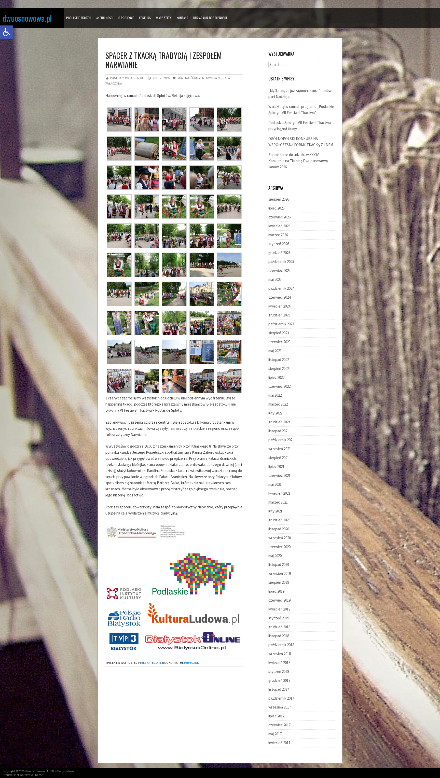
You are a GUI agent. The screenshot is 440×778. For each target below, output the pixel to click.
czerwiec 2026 (279, 217)
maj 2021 (275, 484)
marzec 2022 (278, 404)
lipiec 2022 (276, 377)
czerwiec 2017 (279, 725)
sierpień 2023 (278, 332)
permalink (191, 662)
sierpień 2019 (278, 582)
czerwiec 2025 (279, 270)
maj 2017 (275, 733)
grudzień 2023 (279, 315)
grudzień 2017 (279, 680)
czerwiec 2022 (279, 386)
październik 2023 (281, 324)
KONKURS (145, 17)
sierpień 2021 (278, 457)
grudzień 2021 (279, 422)
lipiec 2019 (276, 591)
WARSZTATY (164, 17)
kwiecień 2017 (279, 742)
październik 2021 (281, 439)
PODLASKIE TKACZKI (78, 17)
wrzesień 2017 (279, 707)
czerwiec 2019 (279, 600)
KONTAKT (182, 17)
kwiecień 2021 (279, 493)
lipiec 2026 (276, 208)
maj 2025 (275, 279)
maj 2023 (275, 350)
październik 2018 (281, 644)
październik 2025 (281, 261)
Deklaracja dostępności (210, 17)
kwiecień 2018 (279, 662)
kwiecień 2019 (279, 609)
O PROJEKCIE (126, 17)
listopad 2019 (278, 564)
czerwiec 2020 (279, 546)
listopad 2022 (278, 359)
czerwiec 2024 (279, 297)
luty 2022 (275, 413)
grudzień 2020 (279, 520)
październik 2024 (281, 288)
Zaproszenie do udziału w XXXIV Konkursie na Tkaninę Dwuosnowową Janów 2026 (298, 160)
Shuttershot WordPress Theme (23, 775)
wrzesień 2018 (279, 653)
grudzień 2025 (279, 252)
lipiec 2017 (276, 716)
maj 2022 (275, 395)
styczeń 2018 (278, 671)
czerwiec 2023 (279, 341)
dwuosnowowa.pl (27, 18)
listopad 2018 (278, 635)
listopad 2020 (278, 528)
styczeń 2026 (278, 243)
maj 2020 (275, 555)
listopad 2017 (278, 689)
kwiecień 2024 (279, 306)
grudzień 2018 (279, 626)
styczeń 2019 (278, 618)
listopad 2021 (278, 430)
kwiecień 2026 (279, 226)
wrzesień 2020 (279, 537)
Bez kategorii (151, 662)
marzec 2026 (278, 234)
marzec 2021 (278, 502)
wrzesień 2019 (279, 573)
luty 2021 (275, 511)
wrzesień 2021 (279, 448)
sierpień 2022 (278, 368)
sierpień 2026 (278, 199)
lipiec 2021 (276, 466)
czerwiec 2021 (279, 475)
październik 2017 (281, 698)
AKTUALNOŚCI (104, 17)
